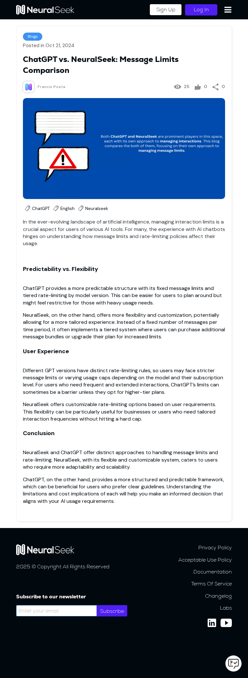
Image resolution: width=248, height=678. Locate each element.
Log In (201, 9)
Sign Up (165, 9)
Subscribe (112, 611)
